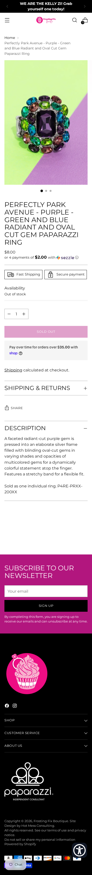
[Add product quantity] (9, 314)
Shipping (13, 370)
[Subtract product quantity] (23, 314)
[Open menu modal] (7, 20)
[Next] (84, 6)
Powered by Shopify (20, 844)
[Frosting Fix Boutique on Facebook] (7, 706)
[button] (46, 257)
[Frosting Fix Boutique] (46, 20)
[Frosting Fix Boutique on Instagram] (15, 706)
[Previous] (7, 6)
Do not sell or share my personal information (39, 839)
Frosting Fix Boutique (51, 821)
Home (9, 37)
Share (17, 408)
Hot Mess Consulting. (38, 826)
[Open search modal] (74, 20)
